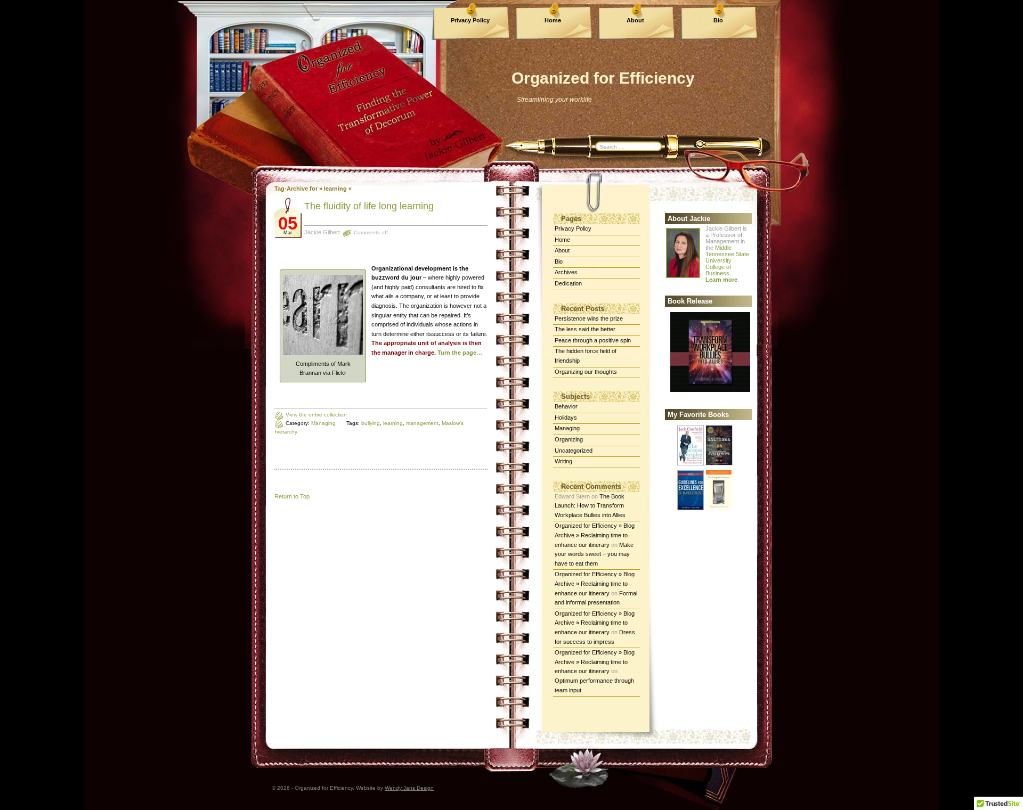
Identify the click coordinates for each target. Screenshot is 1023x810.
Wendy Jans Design (409, 788)
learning (393, 423)
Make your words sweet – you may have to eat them (594, 554)
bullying (370, 423)
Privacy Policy (470, 20)
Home (553, 20)
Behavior (566, 406)
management (422, 423)
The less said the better (585, 329)
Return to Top (292, 496)
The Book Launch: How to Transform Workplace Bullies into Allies (590, 505)
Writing (563, 461)
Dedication (568, 283)
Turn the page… (459, 352)
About (635, 20)
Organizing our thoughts (586, 372)
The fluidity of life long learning (369, 206)
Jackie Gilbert (322, 232)
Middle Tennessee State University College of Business (727, 260)
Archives (566, 272)
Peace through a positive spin (593, 340)
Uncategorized (573, 450)
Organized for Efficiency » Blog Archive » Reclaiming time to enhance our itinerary (595, 534)
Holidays (566, 417)
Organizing (569, 439)
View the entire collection (316, 415)
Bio (718, 20)
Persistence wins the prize (589, 318)
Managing (323, 423)
